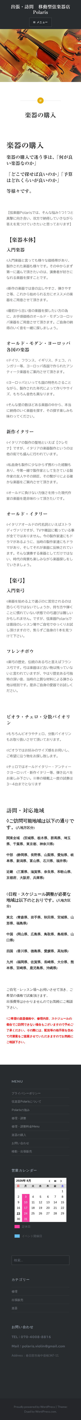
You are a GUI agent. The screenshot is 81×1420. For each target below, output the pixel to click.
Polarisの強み (21, 1110)
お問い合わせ (20, 1143)
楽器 (14, 1308)
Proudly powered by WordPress (34, 1406)
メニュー (42, 22)
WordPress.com (45, 1411)
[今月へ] (55, 1181)
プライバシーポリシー (26, 1093)
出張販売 (17, 1300)
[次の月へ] (62, 1181)
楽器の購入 (19, 1135)
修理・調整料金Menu (25, 1126)
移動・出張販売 (22, 1151)
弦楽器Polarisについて (26, 1101)
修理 (14, 1291)
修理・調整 (19, 1118)
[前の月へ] (48, 1181)
